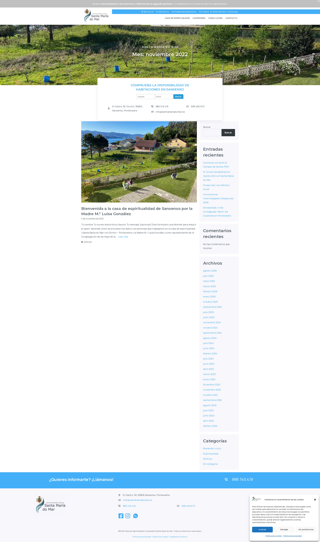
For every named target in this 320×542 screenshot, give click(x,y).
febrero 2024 (210, 353)
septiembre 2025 (212, 306)
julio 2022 (208, 410)
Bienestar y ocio (212, 448)
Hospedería (199, 18)
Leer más (123, 236)
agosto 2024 (210, 338)
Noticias (88, 242)
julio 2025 (208, 312)
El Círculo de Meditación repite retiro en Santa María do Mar (218, 176)
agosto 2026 (210, 270)
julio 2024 (208, 343)
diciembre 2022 (211, 384)
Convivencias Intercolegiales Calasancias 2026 (218, 198)
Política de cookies (274, 536)
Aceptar (262, 529)
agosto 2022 (209, 405)
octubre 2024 (210, 327)
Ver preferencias (306, 529)
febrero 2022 (210, 425)
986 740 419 (149, 11)
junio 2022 (208, 415)
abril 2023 (208, 369)
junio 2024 (208, 348)
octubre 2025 (210, 301)
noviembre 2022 (212, 389)
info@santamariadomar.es (185, 11)
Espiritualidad (210, 453)
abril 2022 (208, 420)
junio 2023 (208, 363)
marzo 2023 (209, 374)
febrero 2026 (210, 291)
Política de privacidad (292, 536)
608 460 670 (164, 11)
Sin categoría (210, 463)
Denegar (284, 529)
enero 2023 (209, 379)
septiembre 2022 (212, 400)
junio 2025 (208, 317)
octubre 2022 (210, 394)
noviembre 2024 (212, 322)
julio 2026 (208, 275)
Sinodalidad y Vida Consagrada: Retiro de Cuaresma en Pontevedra (217, 211)
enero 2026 (209, 296)
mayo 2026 (209, 281)
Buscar (178, 96)
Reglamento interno (178, 537)
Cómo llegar (215, 18)
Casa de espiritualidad (177, 18)
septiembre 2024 (212, 332)
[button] (315, 499)
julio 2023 (208, 358)
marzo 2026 (209, 286)
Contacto (231, 18)
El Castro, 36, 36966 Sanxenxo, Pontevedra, (219, 11)
